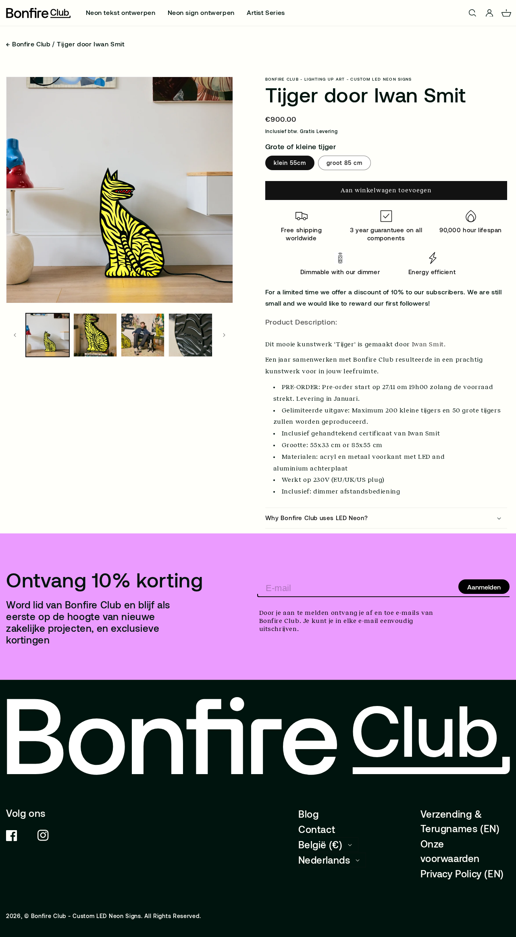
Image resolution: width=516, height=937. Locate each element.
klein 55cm (290, 162)
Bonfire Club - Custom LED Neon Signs (86, 915)
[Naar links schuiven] (15, 335)
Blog (308, 814)
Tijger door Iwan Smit (91, 44)
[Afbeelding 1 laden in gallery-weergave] (47, 335)
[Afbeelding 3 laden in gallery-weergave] (142, 335)
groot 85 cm (344, 162)
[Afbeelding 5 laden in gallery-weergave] (190, 335)
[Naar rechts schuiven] (224, 335)
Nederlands (324, 860)
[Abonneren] (484, 586)
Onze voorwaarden (450, 851)
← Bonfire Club (28, 44)
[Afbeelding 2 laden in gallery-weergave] (95, 335)
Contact (316, 829)
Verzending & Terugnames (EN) (460, 821)
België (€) (320, 844)
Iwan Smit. (430, 344)
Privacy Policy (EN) (462, 873)
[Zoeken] (472, 13)
